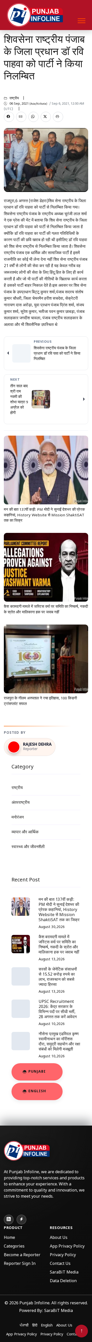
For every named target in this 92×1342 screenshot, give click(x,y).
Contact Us (60, 1264)
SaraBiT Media (64, 1272)
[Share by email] (21, 117)
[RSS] (9, 1219)
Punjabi (37, 1071)
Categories (14, 1246)
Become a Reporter (22, 1255)
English (37, 1091)
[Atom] (21, 1219)
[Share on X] (46, 117)
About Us (58, 1238)
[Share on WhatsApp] (33, 117)
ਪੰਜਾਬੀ (24, 1325)
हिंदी (34, 1325)
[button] (81, 19)
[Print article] (58, 117)
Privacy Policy (63, 1255)
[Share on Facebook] (9, 117)
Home (9, 1238)
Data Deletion (63, 1281)
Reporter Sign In (20, 1264)
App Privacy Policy (67, 1246)
